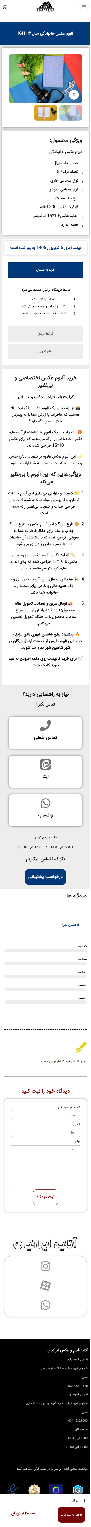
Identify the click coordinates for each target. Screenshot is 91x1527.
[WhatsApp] (45, 1305)
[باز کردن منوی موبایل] (84, 6)
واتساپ (45, 815)
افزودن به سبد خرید (71, 1515)
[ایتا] (45, 764)
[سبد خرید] (4, 6)
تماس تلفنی (45, 738)
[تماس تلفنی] (45, 725)
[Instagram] (45, 1266)
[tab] (45, 270)
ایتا (45, 776)
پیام (77, 1141)
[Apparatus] (45, 1285)
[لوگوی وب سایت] (45, 6)
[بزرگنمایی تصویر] (74, 95)
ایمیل (76, 1124)
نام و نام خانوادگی (69, 1107)
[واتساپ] (45, 803)
